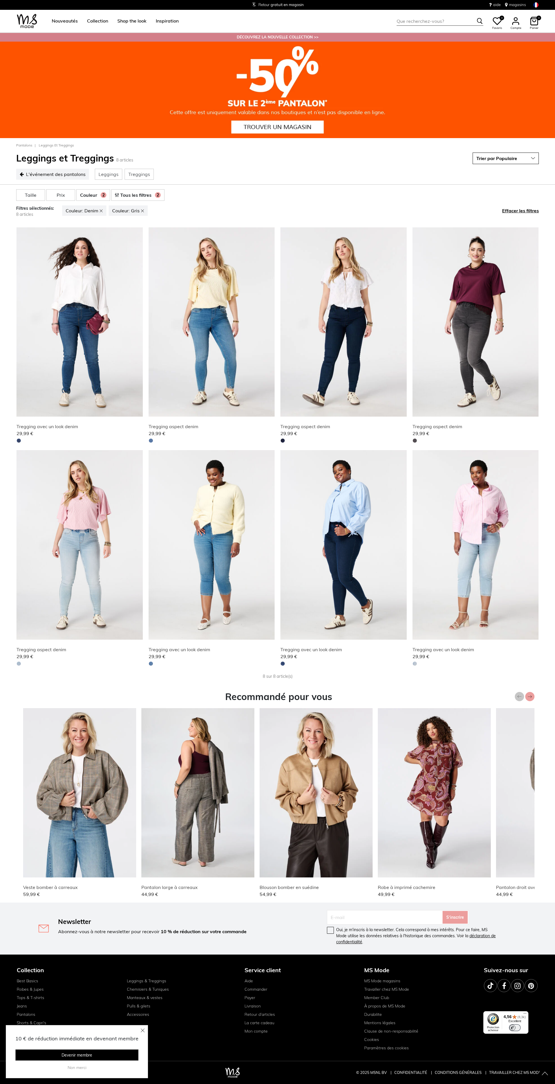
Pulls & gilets (138, 1006)
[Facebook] (503, 985)
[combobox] (440, 21)
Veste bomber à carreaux (50, 887)
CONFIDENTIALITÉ (410, 1072)
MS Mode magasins (382, 980)
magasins (517, 4)
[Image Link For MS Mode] (277, 89)
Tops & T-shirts (30, 997)
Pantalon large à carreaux (169, 887)
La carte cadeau (259, 1022)
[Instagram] (517, 985)
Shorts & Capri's (31, 1022)
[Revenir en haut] (545, 1074)
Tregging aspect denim (173, 426)
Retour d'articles (260, 1014)
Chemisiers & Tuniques (148, 989)
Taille (30, 195)
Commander (256, 989)
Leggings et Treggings (56, 145)
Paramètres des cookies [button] (386, 1047)
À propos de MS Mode (384, 1006)
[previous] (22, 323)
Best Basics (27, 980)
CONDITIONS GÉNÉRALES (458, 1072)
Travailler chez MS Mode (386, 989)
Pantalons (24, 145)
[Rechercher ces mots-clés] (479, 21)
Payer (250, 997)
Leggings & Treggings (146, 980)
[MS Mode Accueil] (27, 21)
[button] (65, 21)
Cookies (371, 1039)
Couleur (92, 195)
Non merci (77, 1067)
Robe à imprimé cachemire (406, 887)
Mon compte (256, 1031)
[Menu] (524, 1014)
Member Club (376, 997)
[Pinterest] (531, 985)
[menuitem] (62, 21)
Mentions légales (379, 1022)
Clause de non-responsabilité (391, 1031)
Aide (249, 980)
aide (497, 4)
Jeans (22, 1006)
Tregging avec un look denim (47, 426)
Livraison (253, 1006)
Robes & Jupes (30, 989)
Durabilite (373, 1014)
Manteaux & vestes (144, 997)
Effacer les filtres (520, 211)
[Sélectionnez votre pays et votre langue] (536, 5)
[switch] (515, 1027)
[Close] (142, 1030)
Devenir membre (77, 1055)
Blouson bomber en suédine (289, 887)
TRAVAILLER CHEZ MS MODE (515, 1072)
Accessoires (138, 1014)
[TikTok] (490, 985)
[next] (137, 323)
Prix (61, 195)
